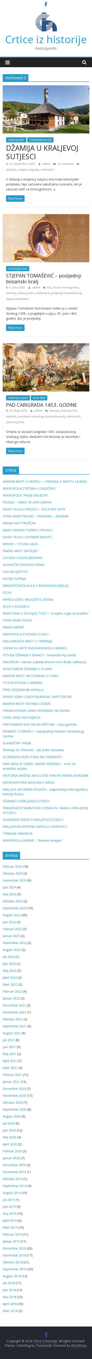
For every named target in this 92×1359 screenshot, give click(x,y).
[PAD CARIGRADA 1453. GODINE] (46, 346)
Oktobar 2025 (13, 873)
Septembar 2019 (15, 1186)
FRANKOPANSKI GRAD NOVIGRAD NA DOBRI (36, 710)
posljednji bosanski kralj (66, 293)
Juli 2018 (9, 1283)
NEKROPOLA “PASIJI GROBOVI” (25, 495)
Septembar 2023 (15, 908)
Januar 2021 (11, 1081)
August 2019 (12, 1193)
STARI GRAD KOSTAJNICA (21, 717)
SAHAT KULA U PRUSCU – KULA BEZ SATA (34, 509)
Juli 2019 (9, 1200)
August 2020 (12, 1116)
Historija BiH (16, 140)
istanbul (11, 416)
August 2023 (12, 915)
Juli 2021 (9, 1040)
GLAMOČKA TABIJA (17, 743)
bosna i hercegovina (65, 287)
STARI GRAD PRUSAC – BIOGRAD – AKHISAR (35, 516)
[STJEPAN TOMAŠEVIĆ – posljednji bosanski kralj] (46, 216)
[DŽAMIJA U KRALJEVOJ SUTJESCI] (46, 88)
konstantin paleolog (30, 416)
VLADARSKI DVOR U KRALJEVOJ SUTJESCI (33, 819)
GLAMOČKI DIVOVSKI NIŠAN (23, 565)
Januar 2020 (11, 1158)
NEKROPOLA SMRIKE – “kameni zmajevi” (32, 840)
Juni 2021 (9, 1047)
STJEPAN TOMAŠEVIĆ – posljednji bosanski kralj (43, 278)
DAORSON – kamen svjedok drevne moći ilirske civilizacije (44, 662)
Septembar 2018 (15, 1269)
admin (46, 164)
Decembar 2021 (14, 1005)
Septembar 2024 (15, 880)
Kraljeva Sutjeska (28, 170)
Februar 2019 (12, 1234)
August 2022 (12, 950)
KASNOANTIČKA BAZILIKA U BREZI (28, 782)
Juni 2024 (9, 887)
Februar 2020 (12, 1151)
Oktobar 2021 (13, 1019)
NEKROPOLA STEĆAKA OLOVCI (25, 634)
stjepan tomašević (17, 299)
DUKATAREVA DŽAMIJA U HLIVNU (27, 669)
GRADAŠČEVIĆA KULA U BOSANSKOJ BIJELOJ (36, 585)
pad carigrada (15, 422)
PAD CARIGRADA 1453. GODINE (41, 404)
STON (7, 592)
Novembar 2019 (14, 1172)
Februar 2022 (12, 991)
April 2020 (10, 1144)
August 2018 (12, 1276)
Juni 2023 (9, 922)
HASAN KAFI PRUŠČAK (19, 523)
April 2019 (10, 1220)
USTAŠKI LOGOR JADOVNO (23, 558)
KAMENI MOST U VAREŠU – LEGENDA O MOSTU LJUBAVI (45, 481)
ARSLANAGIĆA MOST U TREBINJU (27, 641)
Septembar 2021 (15, 1026)
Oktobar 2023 (13, 901)
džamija (11, 170)
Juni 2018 (9, 1290)
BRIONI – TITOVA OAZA (20, 544)
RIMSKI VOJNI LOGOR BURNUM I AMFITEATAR (37, 697)
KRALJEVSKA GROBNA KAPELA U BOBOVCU (35, 826)
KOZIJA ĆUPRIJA (14, 578)
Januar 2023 (11, 936)
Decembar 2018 (14, 1248)
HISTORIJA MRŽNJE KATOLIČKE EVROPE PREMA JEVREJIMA (46, 775)
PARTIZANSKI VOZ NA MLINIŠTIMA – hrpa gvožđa (39, 724)
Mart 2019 (10, 1227)
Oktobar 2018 (13, 1262)
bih (49, 287)
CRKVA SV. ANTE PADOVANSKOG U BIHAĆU (35, 648)
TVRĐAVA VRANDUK (17, 833)
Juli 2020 (9, 1123)
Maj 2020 (9, 1137)
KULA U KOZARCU (16, 606)
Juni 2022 (9, 963)
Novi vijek (39, 398)
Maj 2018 (9, 1297)
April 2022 (10, 977)
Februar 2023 (12, 929)
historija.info (26, 293)
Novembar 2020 (14, 1095)
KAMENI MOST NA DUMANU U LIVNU (31, 676)
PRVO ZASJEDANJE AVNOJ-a (23, 690)
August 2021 (12, 1033)
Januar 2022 (11, 998)
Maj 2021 (9, 1054)
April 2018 (10, 1304)
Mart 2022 (10, 984)
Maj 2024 (9, 894)
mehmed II (47, 170)
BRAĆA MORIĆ (13, 627)
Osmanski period (40, 140)
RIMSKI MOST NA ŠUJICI (20, 551)
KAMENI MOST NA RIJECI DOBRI (26, 703)
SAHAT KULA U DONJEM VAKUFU (27, 537)
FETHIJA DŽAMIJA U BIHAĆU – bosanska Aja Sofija (39, 655)
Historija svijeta (18, 398)
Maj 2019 (9, 1213)
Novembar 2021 (14, 1012)
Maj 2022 (9, 970)
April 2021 (10, 1061)
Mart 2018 (10, 1311)
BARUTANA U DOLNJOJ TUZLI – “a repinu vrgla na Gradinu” (46, 613)
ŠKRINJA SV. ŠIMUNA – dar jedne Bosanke (33, 750)
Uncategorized (17, 269)
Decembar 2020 (14, 1088)
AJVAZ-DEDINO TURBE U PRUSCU (27, 530)
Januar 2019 (11, 1241)
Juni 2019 (9, 1206)
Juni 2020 (9, 1130)
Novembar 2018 (14, 1255)
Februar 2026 (12, 866)
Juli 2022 (9, 957)
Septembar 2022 (15, 943)
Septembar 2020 (15, 1109)
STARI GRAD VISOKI (17, 620)
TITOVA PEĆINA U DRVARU (22, 683)
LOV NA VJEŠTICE (15, 572)
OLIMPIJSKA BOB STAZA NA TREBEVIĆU (32, 757)
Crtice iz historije (46, 39)
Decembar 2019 (14, 1165)
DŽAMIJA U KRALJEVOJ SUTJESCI (42, 152)
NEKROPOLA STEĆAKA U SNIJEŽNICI (29, 488)
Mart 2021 (10, 1068)
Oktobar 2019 (13, 1179)
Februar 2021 (12, 1075)
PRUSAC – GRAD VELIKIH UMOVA (27, 502)
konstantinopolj (55, 416)
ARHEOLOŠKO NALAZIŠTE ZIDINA (28, 599)
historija (11, 293)
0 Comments (65, 164)
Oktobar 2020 (13, 1102)
